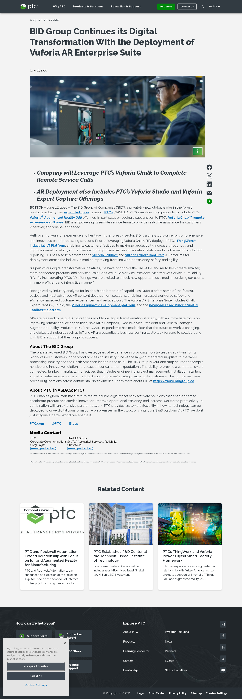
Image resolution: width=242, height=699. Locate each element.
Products (129, 641)
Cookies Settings (216, 693)
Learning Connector (136, 651)
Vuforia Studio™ (105, 255)
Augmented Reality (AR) (63, 217)
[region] (36, 667)
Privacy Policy (178, 693)
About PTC (130, 632)
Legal (141, 693)
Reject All (36, 676)
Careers (128, 661)
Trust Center (157, 693)
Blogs (73, 423)
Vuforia (37, 217)
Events (169, 661)
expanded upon (76, 212)
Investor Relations (177, 632)
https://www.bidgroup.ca (173, 381)
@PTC (56, 423)
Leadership (130, 670)
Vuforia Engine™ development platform (103, 305)
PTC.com (37, 423)
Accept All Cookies (36, 666)
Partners (170, 651)
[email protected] (43, 448)
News (169, 641)
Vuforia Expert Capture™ (144, 255)
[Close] (65, 643)
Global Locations (176, 670)
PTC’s (108, 212)
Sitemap (196, 693)
